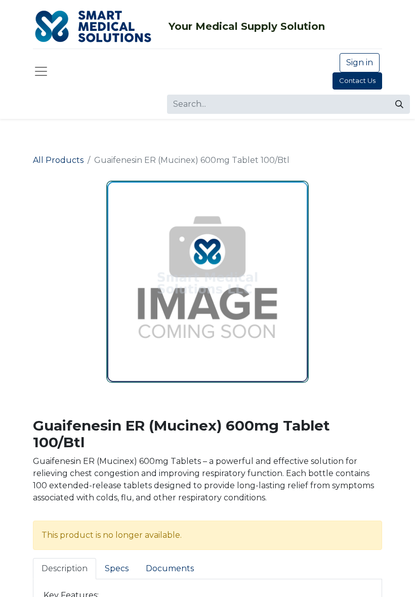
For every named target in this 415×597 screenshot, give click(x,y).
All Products (58, 160)
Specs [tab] (117, 568)
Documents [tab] (170, 568)
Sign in (359, 62)
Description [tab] (65, 568)
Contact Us (357, 80)
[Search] (399, 104)
